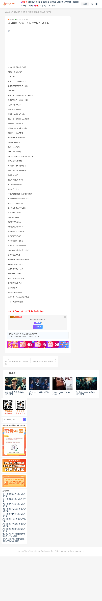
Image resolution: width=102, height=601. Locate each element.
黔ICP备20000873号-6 (77, 551)
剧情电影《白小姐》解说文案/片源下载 (14, 520)
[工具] (44, 5)
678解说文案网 (15, 12)
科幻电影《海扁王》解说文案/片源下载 (28, 336)
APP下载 (52, 5)
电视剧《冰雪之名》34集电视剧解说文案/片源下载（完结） (13, 540)
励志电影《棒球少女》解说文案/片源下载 (17, 363)
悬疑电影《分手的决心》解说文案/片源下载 (14, 510)
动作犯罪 (53, 2)
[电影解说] (31, 2)
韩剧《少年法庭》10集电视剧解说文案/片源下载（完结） (13, 535)
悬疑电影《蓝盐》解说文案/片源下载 (44, 361)
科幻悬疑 (39, 2)
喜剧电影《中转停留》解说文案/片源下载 (14, 515)
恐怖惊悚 (46, 2)
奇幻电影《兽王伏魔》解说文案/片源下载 (14, 505)
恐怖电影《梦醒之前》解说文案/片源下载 (14, 495)
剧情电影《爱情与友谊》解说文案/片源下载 (14, 525)
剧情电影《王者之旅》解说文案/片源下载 (14, 530)
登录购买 (38, 326)
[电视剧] (23, 5)
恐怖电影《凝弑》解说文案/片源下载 (14, 500)
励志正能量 (68, 2)
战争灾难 (60, 2)
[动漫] (31, 5)
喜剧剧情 (76, 2)
